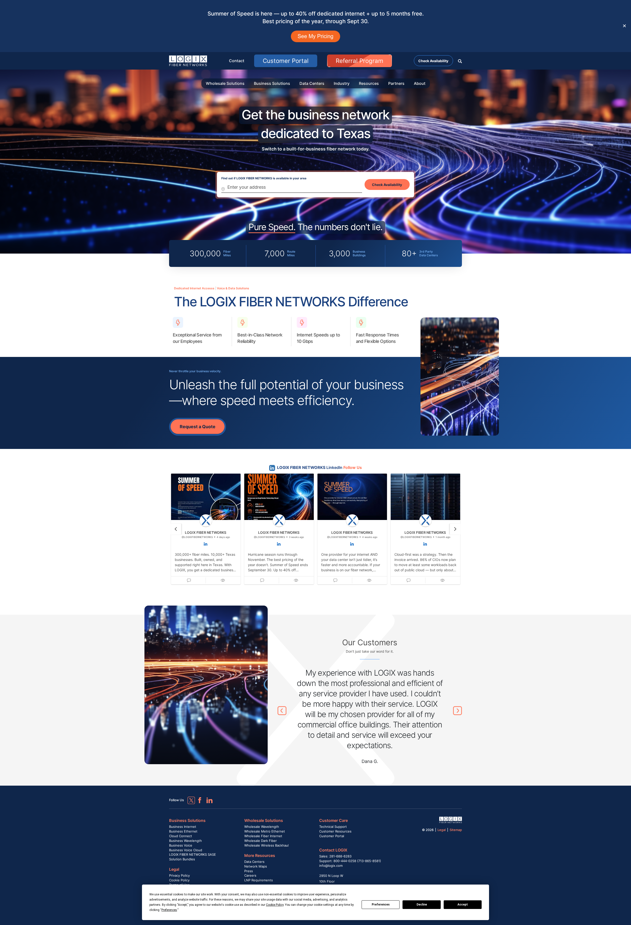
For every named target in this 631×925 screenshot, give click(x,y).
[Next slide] (455, 529)
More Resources (259, 855)
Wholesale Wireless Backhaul (266, 845)
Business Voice (180, 845)
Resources (369, 83)
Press (248, 871)
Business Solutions (272, 83)
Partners (396, 83)
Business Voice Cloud (185, 850)
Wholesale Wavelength (261, 827)
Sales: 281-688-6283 (335, 856)
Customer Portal (286, 60)
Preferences (381, 904)
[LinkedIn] (207, 798)
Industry (342, 83)
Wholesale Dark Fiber (260, 841)
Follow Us (352, 467)
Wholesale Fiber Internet (263, 836)
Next (457, 710)
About (419, 83)
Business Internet (182, 827)
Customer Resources (335, 831)
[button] (460, 60)
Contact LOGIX (333, 850)
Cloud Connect (180, 836)
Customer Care (333, 820)
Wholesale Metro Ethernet (264, 831)
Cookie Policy (179, 880)
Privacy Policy (179, 875)
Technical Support (333, 827)
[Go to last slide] (175, 529)
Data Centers (311, 83)
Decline (422, 904)
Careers (250, 875)
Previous (282, 710)
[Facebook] (197, 798)
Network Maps (255, 866)
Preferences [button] (169, 910)
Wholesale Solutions (225, 83)
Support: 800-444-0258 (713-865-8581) (350, 861)
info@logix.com (331, 866)
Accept (462, 904)
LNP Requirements (258, 880)
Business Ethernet (183, 831)
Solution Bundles (182, 859)
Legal (174, 869)
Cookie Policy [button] (274, 904)
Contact (236, 60)
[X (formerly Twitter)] (187, 796)
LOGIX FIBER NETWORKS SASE (192, 854)
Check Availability (433, 61)
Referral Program (359, 60)
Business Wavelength (185, 841)
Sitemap (456, 830)
